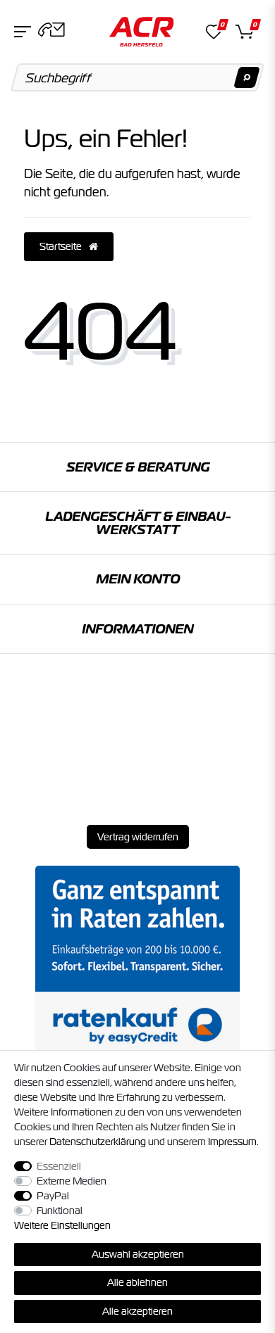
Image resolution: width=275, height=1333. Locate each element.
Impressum (232, 1141)
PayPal (53, 1195)
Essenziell (59, 1166)
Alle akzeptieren (137, 1311)
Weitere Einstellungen (62, 1225)
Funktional (59, 1210)
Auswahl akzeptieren (138, 1254)
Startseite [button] (61, 246)
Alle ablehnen (137, 1282)
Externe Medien (71, 1181)
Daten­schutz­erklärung (97, 1141)
